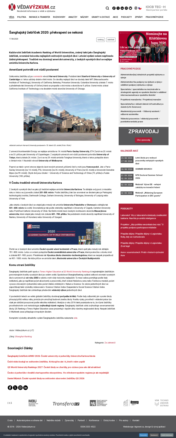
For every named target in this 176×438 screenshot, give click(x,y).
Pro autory (123, 420)
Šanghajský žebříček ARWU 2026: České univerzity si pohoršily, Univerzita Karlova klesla (51, 356)
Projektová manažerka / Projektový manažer (141, 99)
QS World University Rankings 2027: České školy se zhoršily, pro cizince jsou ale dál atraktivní (53, 367)
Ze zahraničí (109, 342)
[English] (136, 8)
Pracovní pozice (131, 68)
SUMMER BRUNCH (143, 169)
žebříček (110, 40)
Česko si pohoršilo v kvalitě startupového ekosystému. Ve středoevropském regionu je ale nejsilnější (58, 372)
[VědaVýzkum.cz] (31, 7)
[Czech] (140, 8)
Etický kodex (109, 420)
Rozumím (143, 435)
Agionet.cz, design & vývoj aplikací (149, 427)
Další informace (166, 435)
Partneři (81, 420)
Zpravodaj (143, 131)
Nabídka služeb (54, 420)
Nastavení (154, 435)
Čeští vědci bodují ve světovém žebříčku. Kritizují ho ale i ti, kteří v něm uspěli (46, 361)
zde (75, 318)
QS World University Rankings (76, 271)
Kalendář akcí (129, 150)
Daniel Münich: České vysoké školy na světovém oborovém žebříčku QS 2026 (45, 378)
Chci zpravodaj (143, 140)
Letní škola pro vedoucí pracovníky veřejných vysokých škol (149, 161)
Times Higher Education (50, 271)
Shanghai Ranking (23, 336)
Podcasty (127, 208)
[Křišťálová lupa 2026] (144, 47)
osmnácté (38, 76)
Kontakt (135, 420)
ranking (101, 40)
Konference (94, 420)
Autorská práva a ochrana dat (30, 420)
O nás (10, 420)
